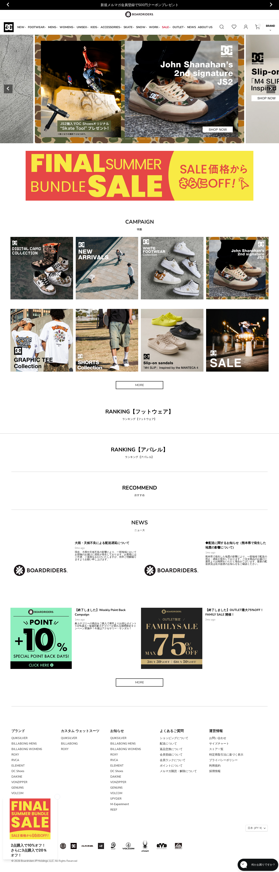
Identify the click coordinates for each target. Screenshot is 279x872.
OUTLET (178, 27)
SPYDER (115, 799)
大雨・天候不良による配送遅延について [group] (139, 5)
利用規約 (215, 766)
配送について (168, 743)
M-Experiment (119, 804)
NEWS (191, 27)
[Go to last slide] (8, 5)
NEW (20, 27)
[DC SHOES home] (9, 27)
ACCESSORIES (110, 27)
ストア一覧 (216, 749)
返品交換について (171, 749)
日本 (255, 828)
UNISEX (82, 27)
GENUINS (17, 788)
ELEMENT (18, 766)
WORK (153, 27)
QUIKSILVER (19, 738)
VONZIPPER (19, 782)
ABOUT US (205, 27)
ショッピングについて (174, 738)
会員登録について (171, 754)
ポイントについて (171, 766)
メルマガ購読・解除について (178, 771)
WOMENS (66, 27)
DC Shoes (17, 771)
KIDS (94, 27)
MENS (52, 27)
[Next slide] (270, 5)
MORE (139, 385)
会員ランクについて (172, 760)
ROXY (15, 754)
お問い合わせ (217, 738)
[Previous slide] (8, 89)
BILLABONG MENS (24, 743)
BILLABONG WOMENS (26, 749)
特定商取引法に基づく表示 (226, 754)
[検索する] (221, 27)
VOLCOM (17, 793)
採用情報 (215, 771)
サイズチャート (219, 743)
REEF (113, 810)
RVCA (15, 760)
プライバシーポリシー (223, 760)
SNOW (140, 27)
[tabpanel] (139, 89)
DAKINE (16, 777)
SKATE (128, 27)
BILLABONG (69, 743)
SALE (165, 27)
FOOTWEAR (36, 27)
